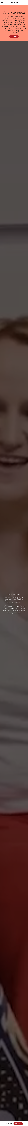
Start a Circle (14, 36)
